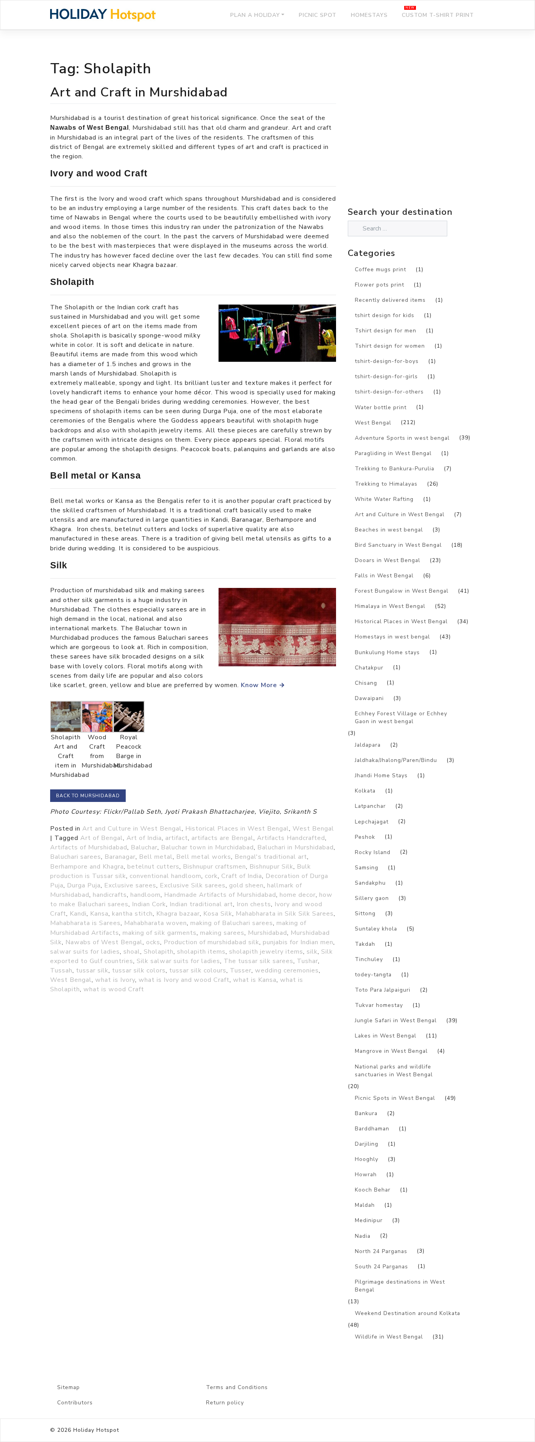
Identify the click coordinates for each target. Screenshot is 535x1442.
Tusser (240, 970)
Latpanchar (370, 806)
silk (312, 951)
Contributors (75, 1402)
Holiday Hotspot (96, 1430)
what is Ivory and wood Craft (184, 980)
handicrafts (110, 895)
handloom (145, 895)
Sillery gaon (372, 898)
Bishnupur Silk (271, 866)
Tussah (61, 970)
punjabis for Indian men (298, 942)
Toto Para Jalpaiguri (382, 990)
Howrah (366, 1174)
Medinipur (369, 1220)
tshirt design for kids (384, 315)
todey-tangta (373, 974)
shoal (131, 951)
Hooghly (366, 1159)
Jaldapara (368, 745)
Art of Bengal (101, 838)
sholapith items (201, 951)
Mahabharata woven (155, 923)
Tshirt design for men (385, 330)
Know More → (263, 685)
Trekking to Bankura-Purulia (394, 468)
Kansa (99, 913)
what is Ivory (115, 980)
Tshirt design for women (390, 346)
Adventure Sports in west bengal (402, 438)
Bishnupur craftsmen (214, 866)
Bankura (366, 1113)
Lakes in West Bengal (385, 1035)
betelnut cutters (153, 866)
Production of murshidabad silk (211, 942)
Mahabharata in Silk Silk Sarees (285, 913)
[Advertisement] (416, 135)
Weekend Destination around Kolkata (407, 1313)
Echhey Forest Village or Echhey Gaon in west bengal (401, 718)
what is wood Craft (113, 989)
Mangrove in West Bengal (391, 1051)
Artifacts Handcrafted (291, 838)
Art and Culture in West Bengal (132, 828)
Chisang (366, 683)
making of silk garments (160, 933)
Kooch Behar (372, 1190)
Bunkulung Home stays (387, 652)
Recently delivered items (390, 300)
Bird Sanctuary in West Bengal (398, 545)
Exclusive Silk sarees (193, 885)
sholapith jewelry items (266, 951)
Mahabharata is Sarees (85, 923)
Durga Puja (84, 885)
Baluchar (144, 847)
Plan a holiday (255, 15)
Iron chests (254, 904)
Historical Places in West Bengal (237, 828)
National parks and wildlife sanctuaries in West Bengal (394, 1071)
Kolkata (365, 790)
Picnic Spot (317, 15)
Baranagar (120, 857)
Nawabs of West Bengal (104, 942)
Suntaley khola (376, 928)
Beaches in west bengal (389, 529)
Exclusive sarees (130, 885)
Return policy (225, 1402)
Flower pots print (379, 284)
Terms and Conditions (237, 1387)
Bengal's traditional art (271, 857)
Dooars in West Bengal (387, 560)
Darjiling (366, 1144)
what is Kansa (255, 980)
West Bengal (313, 828)
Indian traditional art (201, 904)
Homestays (369, 15)
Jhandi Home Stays (381, 775)
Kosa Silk (217, 913)
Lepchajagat (372, 821)
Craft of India (241, 876)
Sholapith (159, 951)
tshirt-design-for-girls (386, 376)
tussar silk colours (197, 970)
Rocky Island (372, 852)
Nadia (363, 1236)
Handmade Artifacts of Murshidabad (220, 895)
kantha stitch (132, 913)
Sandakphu (370, 883)
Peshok (365, 837)
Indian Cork (149, 904)
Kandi (78, 913)
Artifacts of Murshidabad (88, 847)
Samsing (366, 867)
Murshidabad (267, 933)
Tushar (307, 961)
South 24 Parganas (381, 1266)
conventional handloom (165, 876)
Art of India (144, 838)
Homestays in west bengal (392, 636)
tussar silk (92, 970)
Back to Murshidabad (88, 796)
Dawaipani (369, 698)
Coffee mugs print (380, 269)
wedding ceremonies (287, 970)
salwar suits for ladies (85, 951)
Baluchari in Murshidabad (295, 847)
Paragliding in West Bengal (393, 453)
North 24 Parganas (381, 1251)
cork (211, 876)
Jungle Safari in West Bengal (396, 1020)
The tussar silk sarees (258, 961)
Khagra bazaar (178, 913)
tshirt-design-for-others (389, 391)
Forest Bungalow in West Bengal (401, 591)
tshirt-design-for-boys (387, 361)
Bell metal (156, 857)
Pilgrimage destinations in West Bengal (400, 1286)
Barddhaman (372, 1128)
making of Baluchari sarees (231, 923)
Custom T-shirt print (438, 15)
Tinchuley (369, 959)
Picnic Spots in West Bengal (395, 1098)
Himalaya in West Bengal (390, 606)
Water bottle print (381, 407)
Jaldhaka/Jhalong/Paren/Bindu (396, 760)
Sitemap (68, 1387)
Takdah (365, 944)
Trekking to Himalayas (386, 484)
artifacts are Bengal (222, 838)
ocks (153, 942)
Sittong (365, 913)
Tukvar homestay (379, 1005)
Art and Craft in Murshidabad (139, 92)
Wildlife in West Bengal (389, 1336)
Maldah (365, 1205)
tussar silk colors (139, 970)
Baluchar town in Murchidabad (207, 847)
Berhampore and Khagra (87, 866)
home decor (298, 895)
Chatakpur (369, 667)
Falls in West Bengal (384, 575)
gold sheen (246, 885)
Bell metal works (203, 857)
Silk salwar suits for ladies (178, 961)
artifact (176, 838)
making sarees (222, 933)
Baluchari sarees (75, 857)
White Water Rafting (384, 499)
